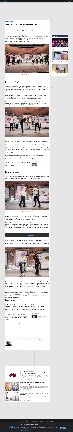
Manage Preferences (24, 430)
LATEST (15, 1)
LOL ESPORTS (23, 339)
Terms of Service (34, 421)
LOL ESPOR (16, 339)
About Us (21, 421)
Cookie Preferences (31, 235)
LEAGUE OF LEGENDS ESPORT (9, 339)
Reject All (62, 425)
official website (12, 309)
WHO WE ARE (10, 1)
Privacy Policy (41, 421)
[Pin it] (32, 30)
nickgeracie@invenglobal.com (17, 343)
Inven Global (4, 1)
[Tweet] (18, 30)
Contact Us (27, 421)
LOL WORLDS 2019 (32, 339)
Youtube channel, (33, 307)
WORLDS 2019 (36, 339)
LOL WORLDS (27, 339)
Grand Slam (17, 294)
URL (36, 30)
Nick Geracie (14, 341)
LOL (13, 339)
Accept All (62, 428)
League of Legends (41, 339)
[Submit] (27, 30)
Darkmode (62, 1)
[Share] (23, 30)
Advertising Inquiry (49, 421)
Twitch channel (20, 307)
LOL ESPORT (19, 339)
